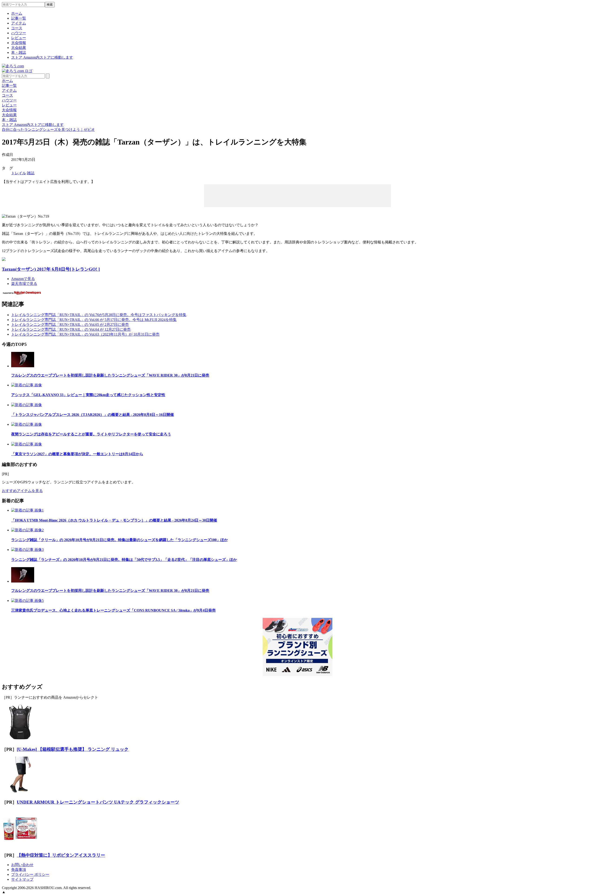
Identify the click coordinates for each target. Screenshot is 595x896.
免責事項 (18, 870)
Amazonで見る (23, 279)
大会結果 (18, 48)
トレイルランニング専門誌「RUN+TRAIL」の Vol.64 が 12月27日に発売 (71, 329)
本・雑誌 (18, 52)
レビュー (18, 38)
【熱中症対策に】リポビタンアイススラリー (61, 855)
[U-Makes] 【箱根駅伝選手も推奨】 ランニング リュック (73, 749)
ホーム (16, 13)
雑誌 (30, 173)
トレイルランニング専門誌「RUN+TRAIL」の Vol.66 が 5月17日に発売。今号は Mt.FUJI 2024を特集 (94, 320)
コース (16, 28)
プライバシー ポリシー (30, 874)
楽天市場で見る (24, 284)
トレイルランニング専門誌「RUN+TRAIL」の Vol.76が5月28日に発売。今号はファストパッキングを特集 (98, 315)
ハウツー (18, 33)
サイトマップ (22, 879)
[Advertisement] (297, 195)
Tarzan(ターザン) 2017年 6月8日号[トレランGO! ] (51, 269)
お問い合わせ (22, 865)
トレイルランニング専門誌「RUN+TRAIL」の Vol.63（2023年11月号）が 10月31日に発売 (85, 334)
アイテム (18, 23)
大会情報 (18, 43)
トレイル (18, 173)
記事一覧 (18, 18)
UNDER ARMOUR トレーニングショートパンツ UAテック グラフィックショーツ (98, 802)
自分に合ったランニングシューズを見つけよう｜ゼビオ (48, 129)
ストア (42, 57)
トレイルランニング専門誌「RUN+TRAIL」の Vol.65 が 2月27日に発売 (70, 325)
